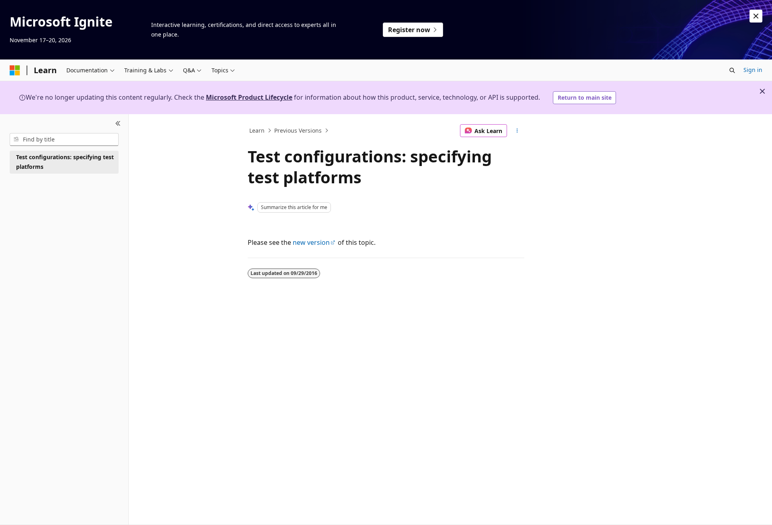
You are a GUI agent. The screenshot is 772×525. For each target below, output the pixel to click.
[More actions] (517, 130)
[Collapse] (118, 123)
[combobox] (64, 139)
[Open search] (732, 70)
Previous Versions (298, 130)
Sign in (752, 70)
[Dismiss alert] (755, 16)
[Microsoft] (15, 70)
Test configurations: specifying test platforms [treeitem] (65, 162)
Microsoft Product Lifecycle (249, 97)
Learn (257, 130)
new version (311, 242)
